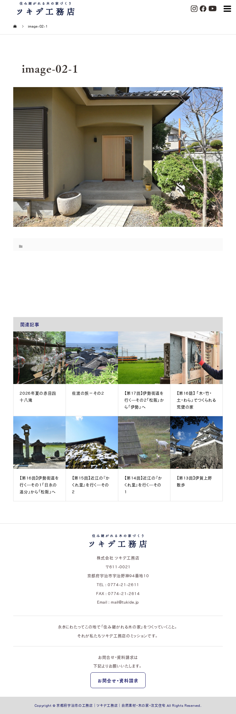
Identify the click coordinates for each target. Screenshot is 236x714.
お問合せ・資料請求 (118, 680)
